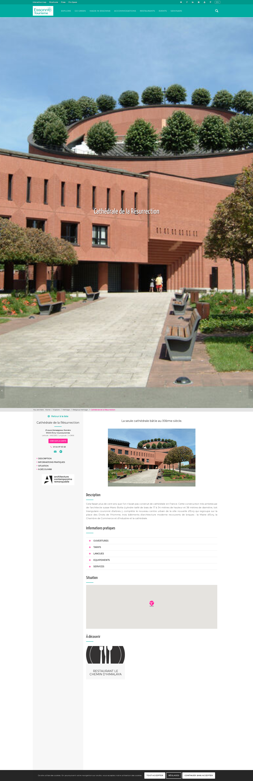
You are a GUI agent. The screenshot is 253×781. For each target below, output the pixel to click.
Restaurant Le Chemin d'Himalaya (106, 672)
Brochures (53, 2)
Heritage (66, 410)
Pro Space (73, 2)
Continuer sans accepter (198, 775)
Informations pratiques (51, 462)
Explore (56, 410)
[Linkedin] (193, 2)
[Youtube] (204, 2)
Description (45, 458)
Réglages (174, 775)
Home (47, 410)
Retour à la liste (59, 416)
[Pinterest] (210, 2)
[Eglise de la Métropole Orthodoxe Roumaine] (2, 391)
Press (63, 2)
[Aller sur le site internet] (60, 452)
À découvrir (45, 469)
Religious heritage (80, 410)
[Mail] (181, 2)
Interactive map (39, 2)
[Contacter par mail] (55, 452)
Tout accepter (155, 775)
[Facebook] (187, 2)
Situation (43, 466)
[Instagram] (198, 2)
